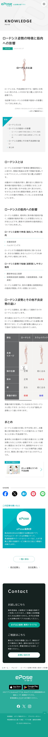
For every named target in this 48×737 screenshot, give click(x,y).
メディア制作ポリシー (36, 111)
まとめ (11, 147)
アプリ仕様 (28, 719)
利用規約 (10, 716)
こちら (20, 698)
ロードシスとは (15, 125)
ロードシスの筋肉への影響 (20, 128)
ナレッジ (7, 48)
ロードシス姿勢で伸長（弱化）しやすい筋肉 (26, 132)
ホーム (6, 668)
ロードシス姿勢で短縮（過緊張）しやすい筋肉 (26, 136)
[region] (24, 367)
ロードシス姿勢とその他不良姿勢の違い (24, 142)
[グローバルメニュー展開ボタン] (44, 4)
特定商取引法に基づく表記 (15, 719)
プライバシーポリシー (34, 716)
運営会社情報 (37, 719)
